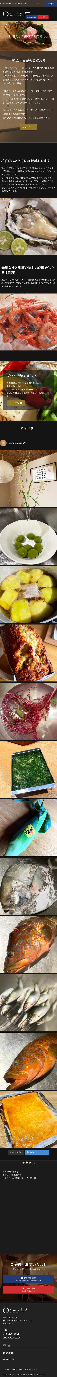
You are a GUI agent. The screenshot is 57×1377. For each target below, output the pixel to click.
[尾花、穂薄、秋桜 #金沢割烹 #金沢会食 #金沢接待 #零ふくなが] (28, 478)
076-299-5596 (31, 17)
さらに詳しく (28, 127)
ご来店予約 (43, 17)
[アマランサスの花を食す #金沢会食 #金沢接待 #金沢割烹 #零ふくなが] (28, 711)
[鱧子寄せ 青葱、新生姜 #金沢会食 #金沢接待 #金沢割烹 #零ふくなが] (28, 769)
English (51, 4)
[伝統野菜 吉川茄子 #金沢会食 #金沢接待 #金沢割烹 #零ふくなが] (28, 594)
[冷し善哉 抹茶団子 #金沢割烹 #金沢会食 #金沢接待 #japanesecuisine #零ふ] (28, 536)
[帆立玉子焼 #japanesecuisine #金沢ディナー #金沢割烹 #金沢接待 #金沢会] (28, 1119)
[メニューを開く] (28, 11)
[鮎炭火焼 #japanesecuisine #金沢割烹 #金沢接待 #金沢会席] (28, 1002)
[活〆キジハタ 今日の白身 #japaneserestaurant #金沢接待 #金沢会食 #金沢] (28, 944)
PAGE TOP (53, 1333)
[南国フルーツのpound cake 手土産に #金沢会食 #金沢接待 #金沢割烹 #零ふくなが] (28, 652)
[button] (16, 403)
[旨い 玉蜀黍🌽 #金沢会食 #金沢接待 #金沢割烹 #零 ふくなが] (28, 827)
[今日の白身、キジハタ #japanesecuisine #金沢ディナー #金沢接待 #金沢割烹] (28, 1061)
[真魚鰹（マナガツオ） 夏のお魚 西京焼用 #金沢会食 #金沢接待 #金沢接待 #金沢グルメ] (28, 886)
